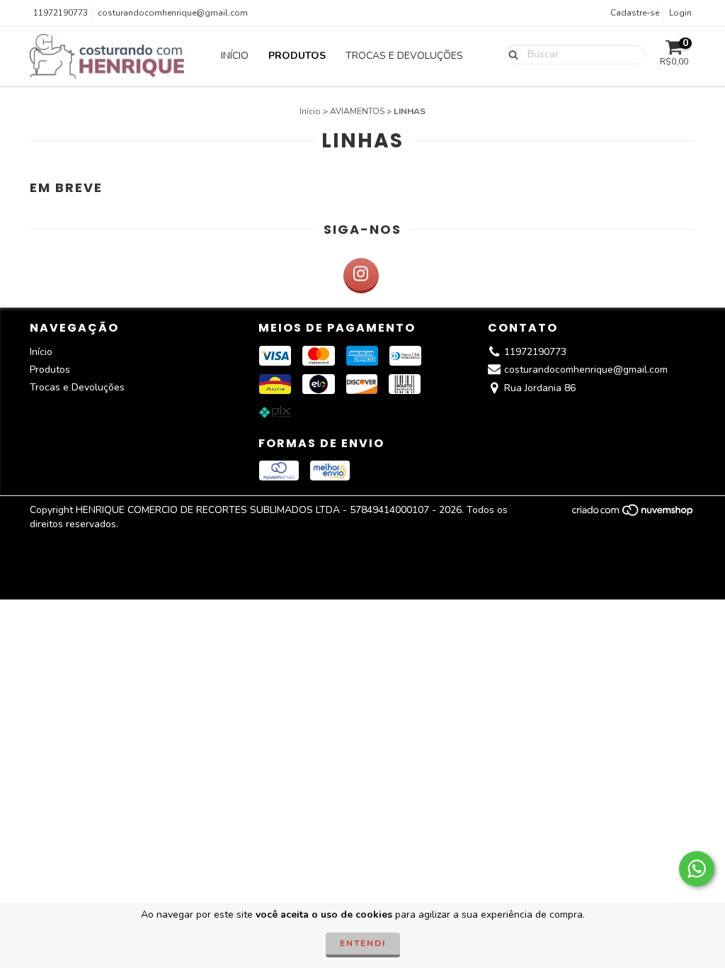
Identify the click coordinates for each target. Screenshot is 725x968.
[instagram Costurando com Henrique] (361, 275)
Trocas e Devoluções (404, 55)
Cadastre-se (634, 12)
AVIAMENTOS (357, 111)
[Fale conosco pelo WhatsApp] (696, 869)
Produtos (297, 55)
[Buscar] (510, 54)
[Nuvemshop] (633, 514)
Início (235, 55)
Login (680, 12)
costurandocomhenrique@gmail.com (173, 12)
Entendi (363, 943)
